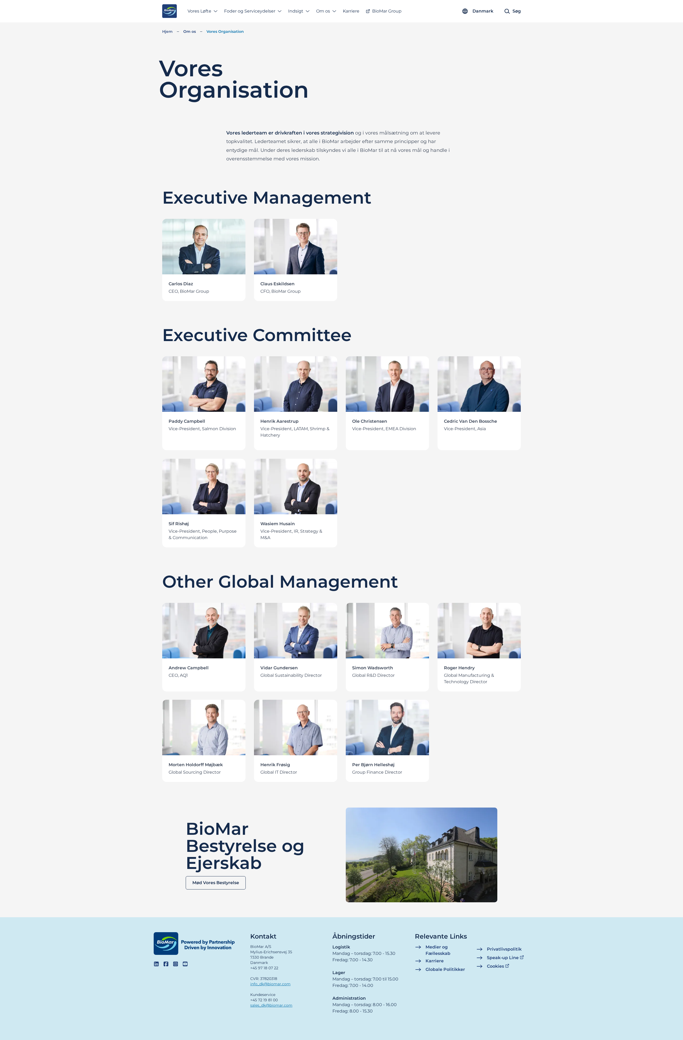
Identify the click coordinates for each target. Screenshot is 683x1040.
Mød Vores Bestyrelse (215, 882)
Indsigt (295, 11)
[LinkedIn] (156, 964)
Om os (323, 11)
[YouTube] (185, 964)
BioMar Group (387, 11)
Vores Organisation (225, 31)
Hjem (167, 31)
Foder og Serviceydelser (249, 11)
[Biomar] (169, 11)
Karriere (351, 11)
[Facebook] (166, 964)
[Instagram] (175, 964)
